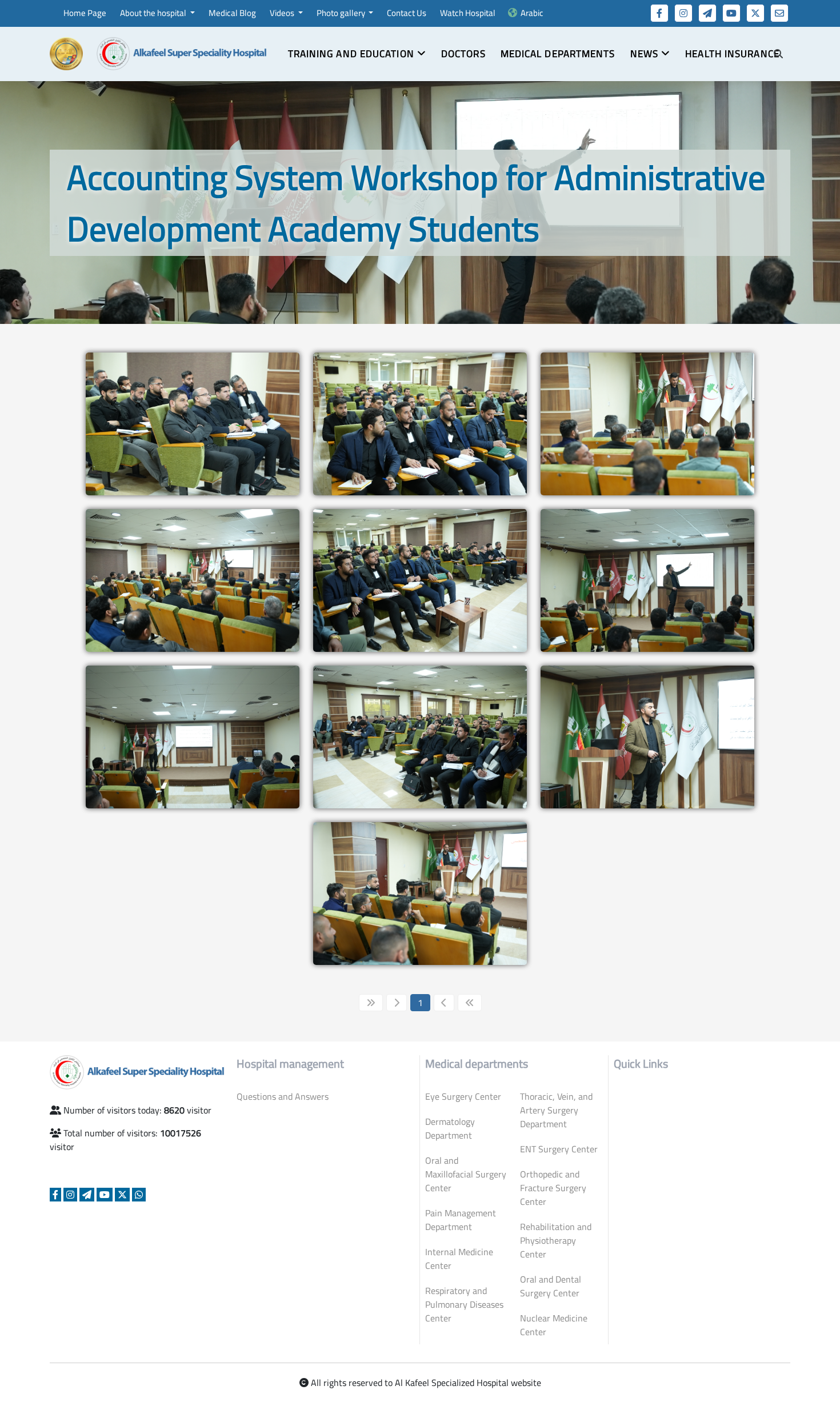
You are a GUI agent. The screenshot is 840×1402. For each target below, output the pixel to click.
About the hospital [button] (154, 13)
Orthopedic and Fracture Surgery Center (553, 1187)
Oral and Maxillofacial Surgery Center (465, 1174)
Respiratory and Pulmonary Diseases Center (464, 1304)
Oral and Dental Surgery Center (550, 1286)
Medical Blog (232, 13)
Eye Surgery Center (463, 1096)
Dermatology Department (450, 1128)
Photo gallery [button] (342, 13)
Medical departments (558, 54)
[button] (357, 54)
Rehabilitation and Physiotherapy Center (555, 1240)
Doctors (463, 54)
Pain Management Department (460, 1219)
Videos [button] (283, 13)
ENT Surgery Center (559, 1148)
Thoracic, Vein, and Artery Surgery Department (556, 1110)
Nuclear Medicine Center (553, 1324)
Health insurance (732, 54)
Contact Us (406, 13)
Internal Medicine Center (459, 1258)
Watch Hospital (467, 13)
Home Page (84, 13)
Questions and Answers (283, 1096)
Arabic (532, 13)
